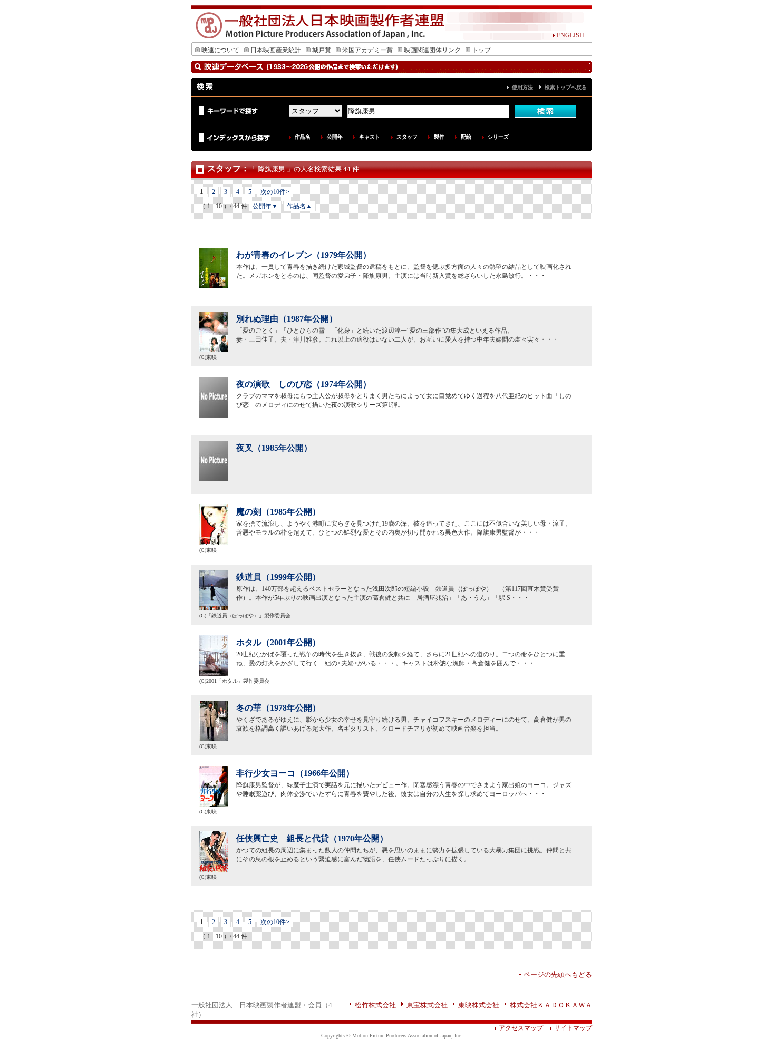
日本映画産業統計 (275, 50)
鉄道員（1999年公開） (278, 576)
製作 (439, 137)
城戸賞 (321, 50)
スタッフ (407, 137)
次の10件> (274, 192)
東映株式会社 (478, 1005)
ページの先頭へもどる (558, 974)
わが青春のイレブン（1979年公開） (303, 254)
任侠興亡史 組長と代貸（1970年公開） (312, 838)
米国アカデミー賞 (367, 50)
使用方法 (522, 87)
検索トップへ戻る (566, 87)
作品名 (303, 137)
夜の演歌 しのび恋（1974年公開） (303, 384)
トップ (481, 50)
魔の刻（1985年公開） (278, 511)
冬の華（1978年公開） (278, 707)
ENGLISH (570, 35)
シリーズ (498, 137)
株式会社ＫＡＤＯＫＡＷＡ (551, 1005)
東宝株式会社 (427, 1005)
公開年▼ (265, 206)
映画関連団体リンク (432, 50)
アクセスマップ (521, 1028)
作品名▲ (299, 206)
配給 (466, 137)
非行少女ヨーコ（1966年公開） (295, 773)
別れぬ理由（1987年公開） (286, 318)
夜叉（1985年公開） (274, 447)
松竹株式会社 (375, 1005)
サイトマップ (573, 1028)
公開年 (335, 137)
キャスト (369, 137)
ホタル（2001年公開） (278, 642)
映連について (220, 50)
